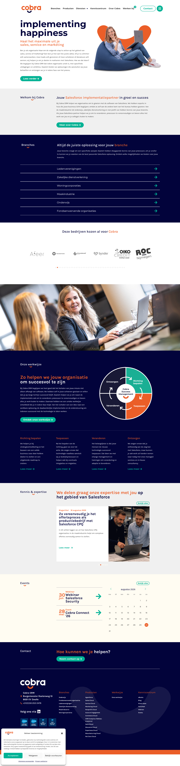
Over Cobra (114, 8)
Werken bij (128, 8)
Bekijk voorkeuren (53, 755)
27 (128, 625)
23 (146, 619)
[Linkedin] (39, 711)
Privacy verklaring (41, 761)
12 (122, 613)
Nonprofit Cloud (91, 709)
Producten (68, 8)
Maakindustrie (64, 709)
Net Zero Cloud (90, 736)
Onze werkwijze (117, 697)
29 (140, 625)
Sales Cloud (89, 700)
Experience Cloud (91, 730)
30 (146, 625)
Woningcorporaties (65, 712)
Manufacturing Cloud (92, 733)
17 (109, 619)
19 (122, 619)
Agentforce (89, 697)
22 (140, 619)
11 (115, 613)
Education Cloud (91, 727)
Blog (139, 700)
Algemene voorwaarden (26, 761)
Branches (55, 8)
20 (128, 619)
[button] (62, 733)
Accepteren (13, 755)
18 (116, 619)
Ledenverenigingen (65, 703)
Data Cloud (89, 724)
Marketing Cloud (91, 706)
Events (140, 712)
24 (110, 625)
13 (128, 613)
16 (146, 613)
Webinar (141, 709)
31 (110, 631)
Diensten (80, 8)
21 (134, 619)
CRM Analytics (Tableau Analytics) (93, 720)
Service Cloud (90, 703)
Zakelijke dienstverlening (67, 706)
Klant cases (142, 703)
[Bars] (160, 8)
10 (110, 613)
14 (134, 613)
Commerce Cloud (91, 716)
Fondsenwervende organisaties (69, 700)
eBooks (140, 697)
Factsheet (141, 706)
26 (122, 625)
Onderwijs (62, 697)
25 (116, 625)
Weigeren (33, 755)
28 (134, 625)
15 (140, 613)
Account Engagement (92, 712)
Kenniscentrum (98, 8)
